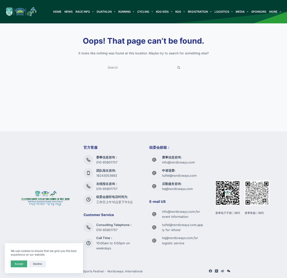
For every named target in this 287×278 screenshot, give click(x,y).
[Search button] (178, 67)
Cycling (143, 11)
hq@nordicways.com (177, 189)
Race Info (83, 11)
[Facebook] (210, 271)
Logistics (222, 11)
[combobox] (140, 67)
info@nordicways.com (178, 162)
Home (57, 11)
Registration (198, 11)
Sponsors (258, 11)
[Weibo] (222, 271)
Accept (19, 263)
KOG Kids (162, 11)
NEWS (68, 11)
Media (240, 11)
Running (124, 11)
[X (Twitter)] (216, 271)
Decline (37, 263)
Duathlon (104, 11)
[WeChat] (228, 271)
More (273, 11)
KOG (178, 11)
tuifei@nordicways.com (179, 175)
